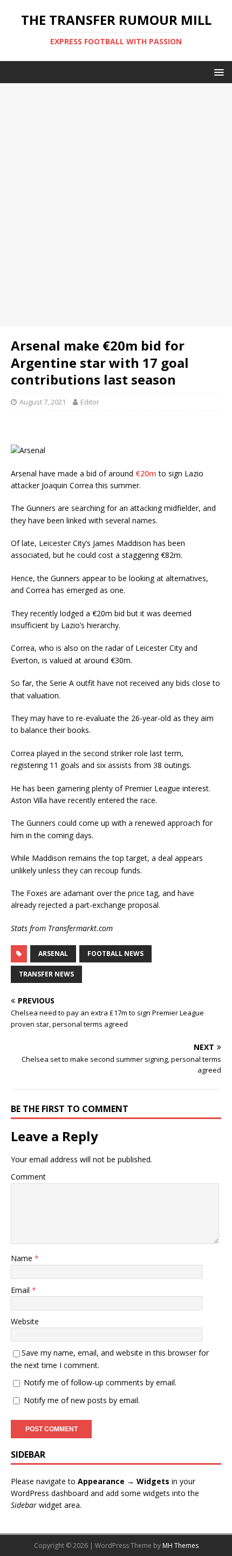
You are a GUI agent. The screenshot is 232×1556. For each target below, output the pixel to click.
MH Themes (180, 1545)
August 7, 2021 (42, 402)
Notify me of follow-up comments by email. (100, 1382)
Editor (89, 402)
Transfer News (46, 974)
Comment (28, 1176)
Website (25, 1321)
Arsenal (53, 953)
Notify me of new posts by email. (82, 1400)
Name (23, 1258)
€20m (145, 473)
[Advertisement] (116, 205)
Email (21, 1290)
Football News (115, 953)
